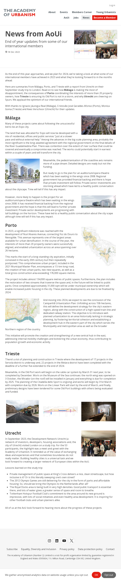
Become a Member (105, 17)
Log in (112, 5)
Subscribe (12, 549)
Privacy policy (67, 549)
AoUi (66, 17)
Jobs (76, 17)
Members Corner (82, 12)
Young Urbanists (106, 12)
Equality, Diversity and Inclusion (38, 549)
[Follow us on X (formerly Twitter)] (71, 541)
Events (64, 12)
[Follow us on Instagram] (49, 541)
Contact (110, 549)
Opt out (108, 575)
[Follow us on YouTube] (64, 541)
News (86, 17)
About (52, 12)
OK (96, 575)
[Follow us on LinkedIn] (57, 541)
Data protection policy (90, 549)
